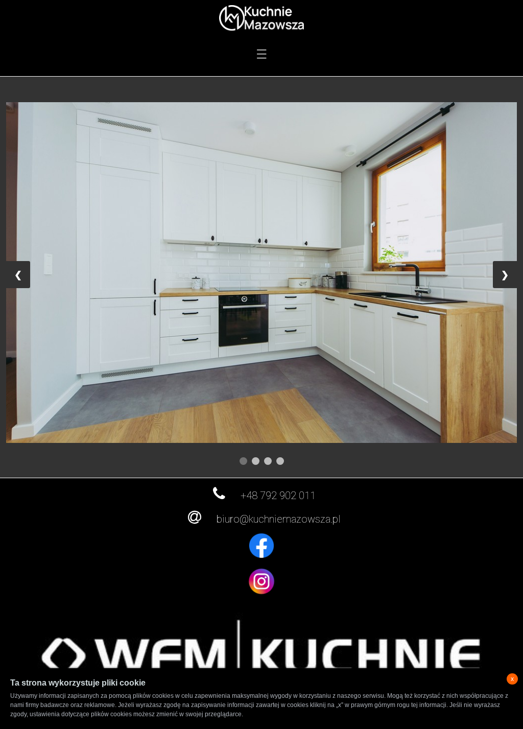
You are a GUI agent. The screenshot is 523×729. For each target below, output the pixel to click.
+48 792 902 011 (278, 495)
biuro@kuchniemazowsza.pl (279, 519)
